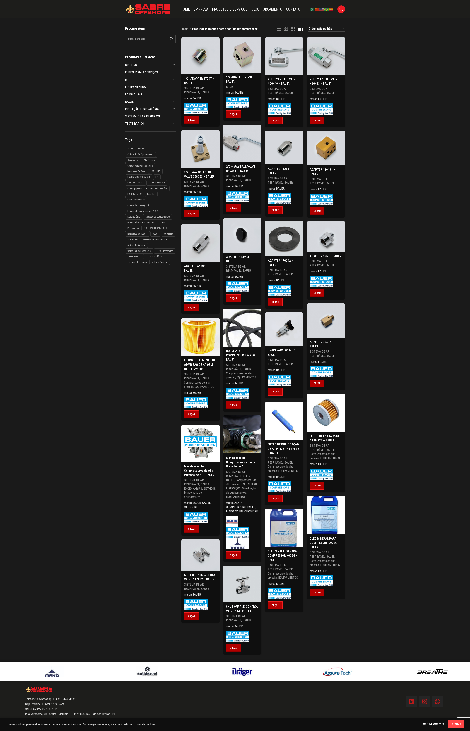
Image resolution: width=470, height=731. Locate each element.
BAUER (141, 148)
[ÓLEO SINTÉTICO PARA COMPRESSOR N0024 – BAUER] (284, 528)
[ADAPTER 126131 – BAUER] (326, 148)
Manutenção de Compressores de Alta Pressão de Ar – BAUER (199, 470)
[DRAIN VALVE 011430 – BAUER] (284, 329)
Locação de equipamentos (158, 217)
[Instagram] (424, 701)
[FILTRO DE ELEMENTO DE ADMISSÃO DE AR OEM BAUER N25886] (200, 337)
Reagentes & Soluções (137, 234)
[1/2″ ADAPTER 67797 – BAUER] (200, 55)
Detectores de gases (136, 171)
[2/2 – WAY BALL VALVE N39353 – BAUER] (242, 143)
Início (184, 29)
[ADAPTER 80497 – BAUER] (326, 320)
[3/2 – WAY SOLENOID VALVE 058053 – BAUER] (200, 149)
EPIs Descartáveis (135, 182)
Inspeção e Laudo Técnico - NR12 (142, 211)
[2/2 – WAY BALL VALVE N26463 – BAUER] (326, 56)
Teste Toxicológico (154, 256)
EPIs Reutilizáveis (157, 182)
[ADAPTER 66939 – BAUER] (200, 243)
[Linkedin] (411, 701)
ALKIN (130, 148)
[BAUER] (196, 108)
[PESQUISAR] (171, 39)
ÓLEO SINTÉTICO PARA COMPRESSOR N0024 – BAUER (282, 555)
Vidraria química (159, 262)
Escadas (151, 194)
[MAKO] (237, 543)
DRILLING (131, 65)
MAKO (230, 511)
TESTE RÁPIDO (134, 123)
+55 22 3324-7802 (63, 699)
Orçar (191, 120)
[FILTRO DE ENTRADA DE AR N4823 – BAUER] (326, 413)
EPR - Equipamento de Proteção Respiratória (147, 188)
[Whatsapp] (437, 701)
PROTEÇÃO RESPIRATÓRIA (142, 109)
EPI (127, 80)
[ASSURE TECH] (330, 671)
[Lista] (279, 29)
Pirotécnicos (133, 228)
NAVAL (129, 101)
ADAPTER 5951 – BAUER (325, 256)
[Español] (331, 9)
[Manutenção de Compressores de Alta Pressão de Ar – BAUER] (200, 443)
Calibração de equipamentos (140, 154)
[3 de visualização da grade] (293, 29)
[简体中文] (317, 9)
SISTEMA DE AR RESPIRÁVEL (143, 116)
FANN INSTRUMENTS (136, 199)
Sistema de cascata (136, 245)
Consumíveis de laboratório (140, 165)
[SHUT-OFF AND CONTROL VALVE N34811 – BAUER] (242, 584)
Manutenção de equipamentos (141, 222)
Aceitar (456, 724)
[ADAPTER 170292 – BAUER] (284, 238)
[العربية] (312, 9)
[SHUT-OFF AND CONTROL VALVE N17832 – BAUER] (200, 555)
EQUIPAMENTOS (135, 87)
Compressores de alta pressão (141, 160)
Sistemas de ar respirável (139, 251)
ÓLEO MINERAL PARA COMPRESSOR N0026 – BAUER (324, 543)
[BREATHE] (425, 671)
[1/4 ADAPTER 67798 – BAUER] (242, 55)
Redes (155, 234)
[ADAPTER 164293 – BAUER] (242, 235)
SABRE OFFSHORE (246, 511)
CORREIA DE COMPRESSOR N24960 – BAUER (241, 355)
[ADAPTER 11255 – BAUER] (284, 148)
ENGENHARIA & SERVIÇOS (141, 72)
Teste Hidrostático (164, 251)
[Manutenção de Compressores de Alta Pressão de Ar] (242, 434)
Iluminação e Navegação (138, 205)
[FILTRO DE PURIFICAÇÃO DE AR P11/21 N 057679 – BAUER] (284, 421)
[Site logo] (148, 9)
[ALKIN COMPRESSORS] (232, 521)
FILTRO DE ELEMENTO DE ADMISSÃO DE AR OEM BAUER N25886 (200, 364)
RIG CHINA (168, 234)
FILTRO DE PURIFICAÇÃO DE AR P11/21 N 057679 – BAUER (283, 448)
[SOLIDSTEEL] (140, 671)
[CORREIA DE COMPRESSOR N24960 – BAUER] (242, 328)
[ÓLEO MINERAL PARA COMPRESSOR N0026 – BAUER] (326, 515)
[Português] (326, 9)
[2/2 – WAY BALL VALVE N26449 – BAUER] (284, 56)
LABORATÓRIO (134, 94)
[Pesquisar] (341, 9)
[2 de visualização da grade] (286, 29)
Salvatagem (132, 239)
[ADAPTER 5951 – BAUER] (326, 236)
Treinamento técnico (137, 262)
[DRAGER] (235, 671)
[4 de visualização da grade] (300, 29)
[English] (321, 9)
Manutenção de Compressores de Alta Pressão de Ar (240, 462)
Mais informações (434, 724)
